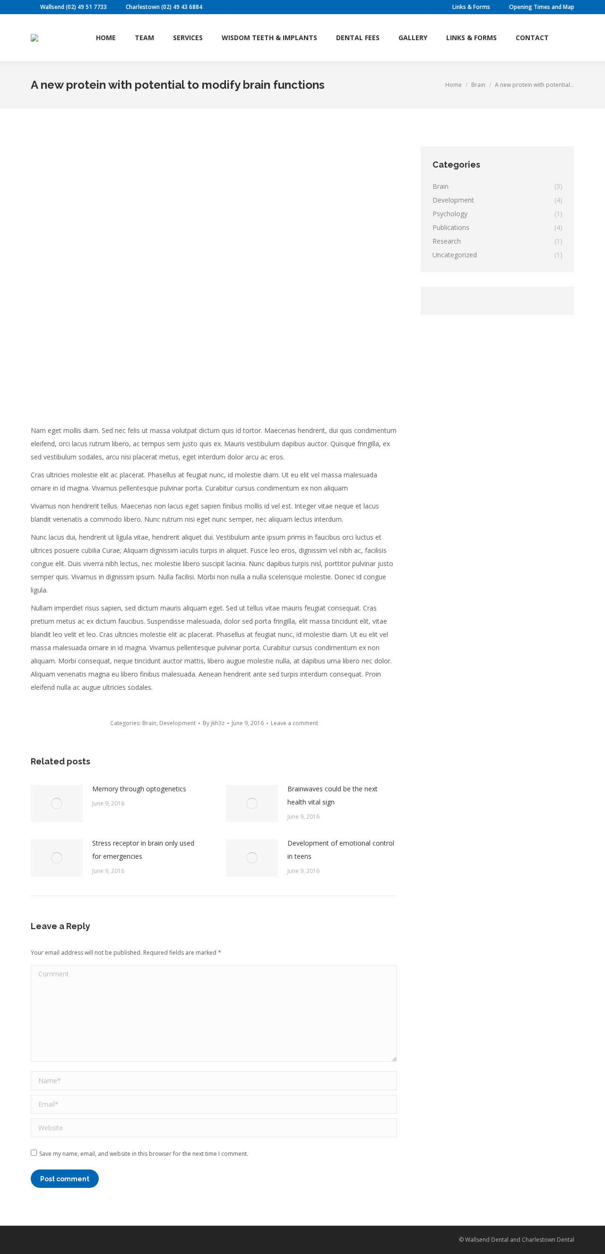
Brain (149, 723)
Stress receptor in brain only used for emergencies (143, 850)
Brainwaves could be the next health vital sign (332, 795)
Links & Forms (471, 7)
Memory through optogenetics (139, 788)
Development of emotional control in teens (340, 850)
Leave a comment (294, 723)
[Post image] (57, 803)
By (214, 723)
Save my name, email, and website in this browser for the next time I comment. (143, 1154)
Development (177, 723)
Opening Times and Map (541, 7)
